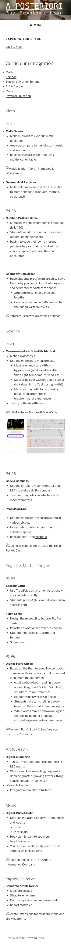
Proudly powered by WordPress (25, 937)
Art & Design (14, 86)
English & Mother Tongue (23, 81)
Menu (37, 24)
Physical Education (18, 96)
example (41, 537)
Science (11, 77)
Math (9, 72)
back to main (14, 46)
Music (10, 91)
